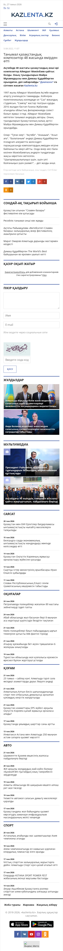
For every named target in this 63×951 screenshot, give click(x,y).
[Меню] (5, 24)
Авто (8, 745)
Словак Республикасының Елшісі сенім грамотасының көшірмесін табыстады (26, 584)
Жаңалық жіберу (46, 904)
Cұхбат (7, 40)
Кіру (44, 275)
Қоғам (9, 668)
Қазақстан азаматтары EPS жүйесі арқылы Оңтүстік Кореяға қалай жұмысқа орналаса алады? (29, 710)
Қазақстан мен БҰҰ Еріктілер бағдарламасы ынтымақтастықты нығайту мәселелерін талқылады (29, 527)
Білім (23, 35)
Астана (20, 30)
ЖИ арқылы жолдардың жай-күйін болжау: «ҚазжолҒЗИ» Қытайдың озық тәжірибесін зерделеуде (28, 771)
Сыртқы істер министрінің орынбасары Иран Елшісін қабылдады (30, 571)
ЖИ (44, 30)
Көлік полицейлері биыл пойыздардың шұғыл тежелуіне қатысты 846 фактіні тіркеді (30, 632)
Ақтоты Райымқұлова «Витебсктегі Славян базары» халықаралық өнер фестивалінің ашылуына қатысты (28, 230)
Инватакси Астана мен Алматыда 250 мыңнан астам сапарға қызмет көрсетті (30, 736)
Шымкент (33, 30)
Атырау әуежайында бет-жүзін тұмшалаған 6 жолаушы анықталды (29, 645)
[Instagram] (38, 934)
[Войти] (56, 23)
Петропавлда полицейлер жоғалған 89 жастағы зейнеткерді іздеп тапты (31, 606)
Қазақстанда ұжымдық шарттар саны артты (29, 724)
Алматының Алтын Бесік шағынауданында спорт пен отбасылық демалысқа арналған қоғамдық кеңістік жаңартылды (29, 694)
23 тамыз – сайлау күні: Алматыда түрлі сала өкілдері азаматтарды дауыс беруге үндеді (29, 680)
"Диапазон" (46, 82)
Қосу (10, 369)
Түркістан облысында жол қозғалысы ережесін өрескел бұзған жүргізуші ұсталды (31, 659)
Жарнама (28, 904)
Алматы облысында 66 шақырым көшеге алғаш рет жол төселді (31, 786)
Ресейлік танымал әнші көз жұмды (23, 220)
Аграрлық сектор (39, 35)
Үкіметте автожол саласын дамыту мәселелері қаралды (30, 800)
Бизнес (56, 35)
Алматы (8, 30)
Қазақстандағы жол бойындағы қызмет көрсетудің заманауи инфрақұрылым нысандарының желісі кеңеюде (26, 814)
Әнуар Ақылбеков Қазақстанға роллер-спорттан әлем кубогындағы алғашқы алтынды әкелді (31, 891)
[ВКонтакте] (24, 934)
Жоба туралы (12, 904)
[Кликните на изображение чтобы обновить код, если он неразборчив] (17, 354)
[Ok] (45, 934)
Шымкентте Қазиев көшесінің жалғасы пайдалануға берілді (26, 757)
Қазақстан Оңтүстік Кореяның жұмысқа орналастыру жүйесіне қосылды (27, 558)
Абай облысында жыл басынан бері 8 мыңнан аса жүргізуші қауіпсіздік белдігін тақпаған (30, 619)
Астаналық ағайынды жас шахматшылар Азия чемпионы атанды (30, 837)
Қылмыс (54, 30)
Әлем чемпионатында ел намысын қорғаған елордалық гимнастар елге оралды (29, 850)
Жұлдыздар (21, 40)
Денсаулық (10, 35)
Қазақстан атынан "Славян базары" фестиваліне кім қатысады (24, 212)
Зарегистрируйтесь (15, 272)
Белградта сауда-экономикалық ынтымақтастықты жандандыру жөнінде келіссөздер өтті (27, 543)
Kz (8, 7)
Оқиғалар (12, 594)
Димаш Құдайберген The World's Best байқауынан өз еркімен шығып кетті (25, 253)
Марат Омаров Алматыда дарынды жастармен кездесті (31, 242)
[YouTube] (31, 934)
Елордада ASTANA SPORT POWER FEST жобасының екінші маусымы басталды (26, 877)
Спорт (8, 825)
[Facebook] (17, 934)
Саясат (9, 514)
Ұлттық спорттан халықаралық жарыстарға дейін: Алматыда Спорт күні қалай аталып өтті (31, 864)
